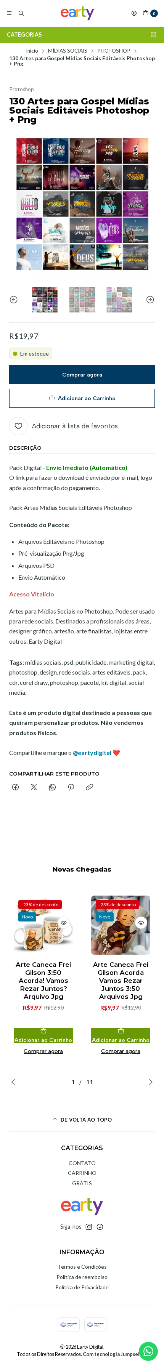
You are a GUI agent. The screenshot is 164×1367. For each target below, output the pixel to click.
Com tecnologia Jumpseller (114, 1354)
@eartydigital (92, 752)
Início (32, 51)
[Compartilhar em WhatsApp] (52, 788)
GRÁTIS (82, 1183)
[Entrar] (133, 13)
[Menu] (9, 13)
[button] (82, 1119)
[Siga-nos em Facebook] (100, 1227)
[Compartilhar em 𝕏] (33, 788)
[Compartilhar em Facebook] (15, 788)
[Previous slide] (15, 300)
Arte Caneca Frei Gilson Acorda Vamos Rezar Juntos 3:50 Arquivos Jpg (120, 980)
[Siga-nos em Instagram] (89, 1227)
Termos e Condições (82, 1266)
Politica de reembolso (82, 1277)
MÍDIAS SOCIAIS (67, 51)
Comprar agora (82, 374)
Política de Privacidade (82, 1287)
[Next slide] (149, 300)
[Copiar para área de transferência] (89, 788)
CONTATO (82, 1163)
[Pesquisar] (20, 13)
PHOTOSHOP (113, 51)
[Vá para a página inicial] (77, 13)
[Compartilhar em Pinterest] (70, 788)
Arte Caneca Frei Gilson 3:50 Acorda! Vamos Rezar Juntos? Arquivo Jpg (43, 980)
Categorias (24, 34)
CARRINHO (82, 1173)
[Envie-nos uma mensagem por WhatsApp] (148, 1351)
